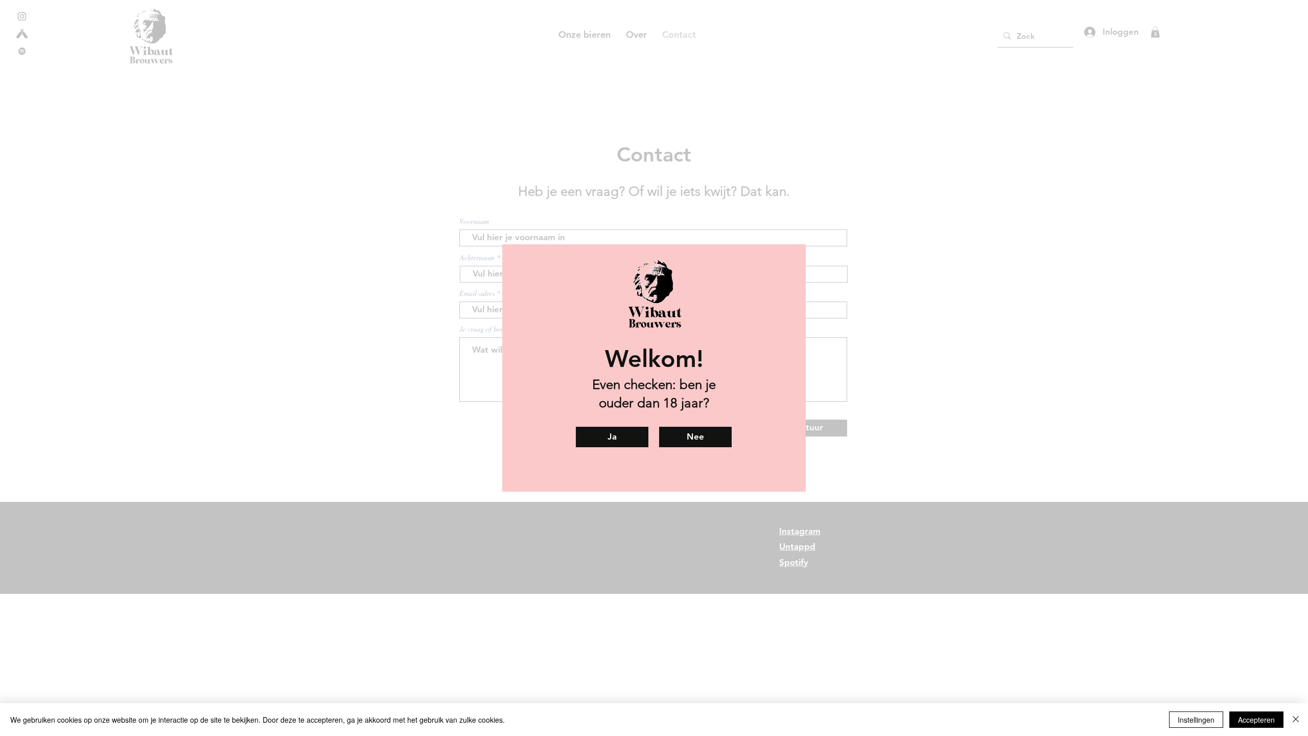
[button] (695, 437)
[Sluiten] (1296, 719)
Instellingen (1196, 720)
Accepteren (1256, 720)
